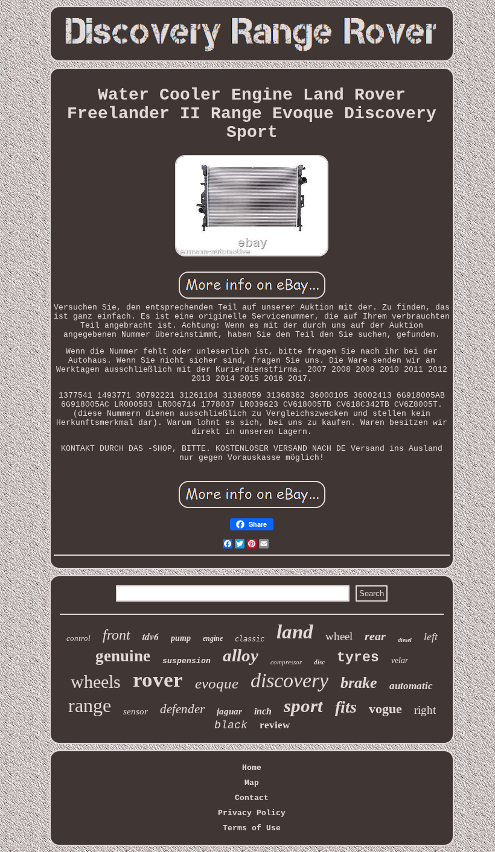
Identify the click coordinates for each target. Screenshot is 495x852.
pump (181, 638)
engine (213, 638)
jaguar (229, 711)
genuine (122, 656)
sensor (135, 711)
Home (251, 767)
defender (182, 709)
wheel (339, 636)
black (231, 725)
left (431, 637)
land (294, 632)
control (78, 638)
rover (158, 679)
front (116, 635)
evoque (216, 683)
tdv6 (150, 636)
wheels (96, 681)
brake (358, 682)
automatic (411, 685)
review (275, 725)
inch (263, 711)
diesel (405, 640)
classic (249, 639)
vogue (385, 708)
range (89, 705)
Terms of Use (252, 828)
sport (303, 705)
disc (319, 662)
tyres (358, 658)
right (425, 710)
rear (375, 636)
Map (251, 782)
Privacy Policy (252, 813)
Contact (252, 798)
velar (399, 660)
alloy (240, 655)
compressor (286, 662)
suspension (186, 661)
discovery (289, 680)
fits (346, 707)
